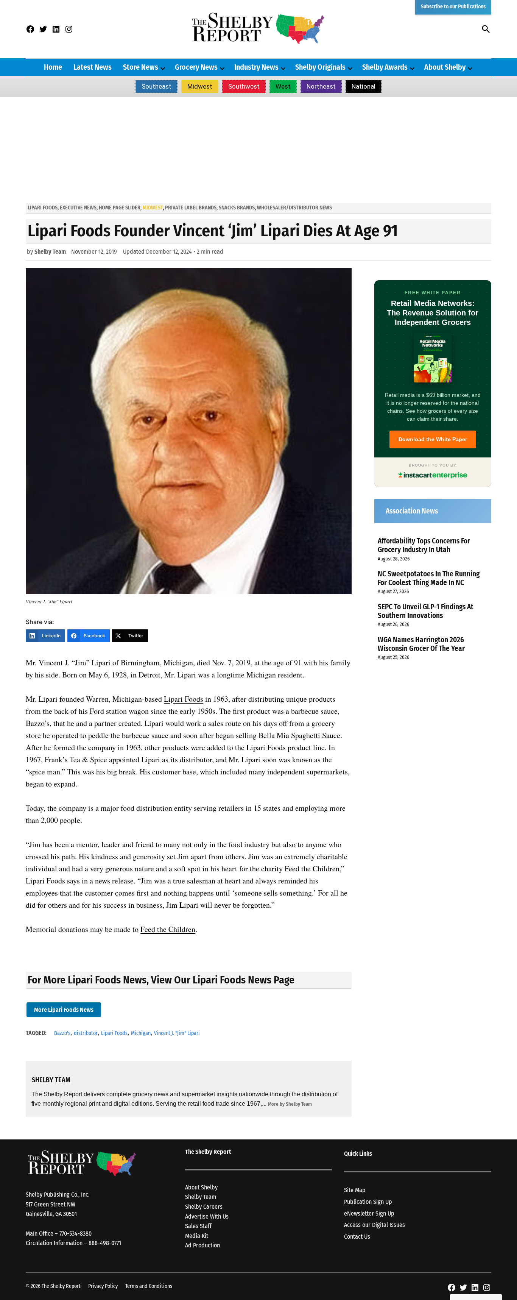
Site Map (355, 1190)
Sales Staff (198, 1226)
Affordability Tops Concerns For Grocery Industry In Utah (424, 545)
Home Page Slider (119, 207)
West (283, 86)
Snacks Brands (237, 207)
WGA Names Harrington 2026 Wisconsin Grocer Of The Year (421, 644)
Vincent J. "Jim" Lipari (177, 1033)
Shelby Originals (320, 67)
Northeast (321, 86)
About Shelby (445, 67)
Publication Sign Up (368, 1201)
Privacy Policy (103, 1286)
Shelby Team (50, 251)
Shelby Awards (385, 67)
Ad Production (202, 1245)
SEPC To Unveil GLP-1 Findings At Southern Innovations (425, 611)
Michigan (141, 1033)
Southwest (244, 86)
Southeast (156, 86)
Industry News (256, 67)
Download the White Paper (433, 439)
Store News (140, 67)
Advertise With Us (207, 1216)
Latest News (92, 67)
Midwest (199, 86)
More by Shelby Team (290, 1104)
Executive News (78, 207)
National (363, 86)
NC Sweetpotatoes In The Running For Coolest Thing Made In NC (429, 578)
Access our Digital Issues (374, 1224)
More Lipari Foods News (63, 1009)
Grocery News (196, 67)
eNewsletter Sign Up (369, 1213)
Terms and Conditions (148, 1286)
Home (53, 67)
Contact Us (357, 1236)
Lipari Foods (43, 207)
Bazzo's (62, 1033)
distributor (86, 1033)
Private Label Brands (190, 207)
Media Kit (196, 1235)
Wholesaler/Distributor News (294, 207)
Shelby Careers (204, 1206)
